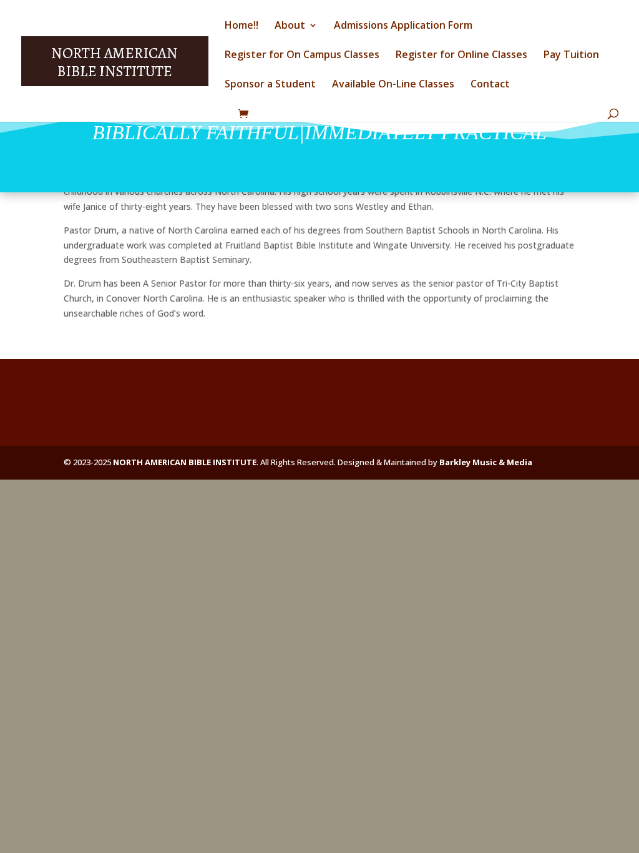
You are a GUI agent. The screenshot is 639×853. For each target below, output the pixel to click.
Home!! (241, 26)
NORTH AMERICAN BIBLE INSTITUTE (184, 462)
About (290, 26)
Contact (490, 85)
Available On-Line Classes (393, 85)
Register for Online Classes (461, 55)
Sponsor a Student (270, 85)
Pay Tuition (571, 55)
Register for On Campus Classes (302, 55)
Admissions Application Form (403, 26)
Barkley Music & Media (485, 462)
